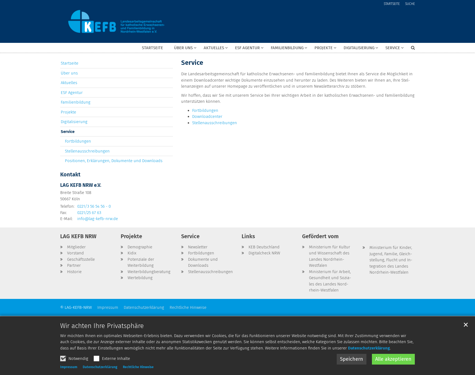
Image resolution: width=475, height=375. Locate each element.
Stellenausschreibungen (214, 122)
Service (192, 62)
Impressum (68, 367)
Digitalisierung (74, 121)
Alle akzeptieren (393, 359)
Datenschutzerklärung (369, 348)
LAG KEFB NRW (78, 236)
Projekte (68, 112)
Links (248, 236)
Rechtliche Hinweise (138, 367)
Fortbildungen (205, 110)
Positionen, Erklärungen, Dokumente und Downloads (113, 160)
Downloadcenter (207, 116)
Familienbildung (75, 102)
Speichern (351, 359)
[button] (182, 49)
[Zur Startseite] (116, 21)
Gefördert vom (320, 236)
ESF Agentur (72, 92)
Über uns (69, 73)
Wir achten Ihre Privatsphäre (102, 326)
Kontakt (70, 174)
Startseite (152, 47)
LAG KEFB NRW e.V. (80, 185)
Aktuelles (69, 82)
